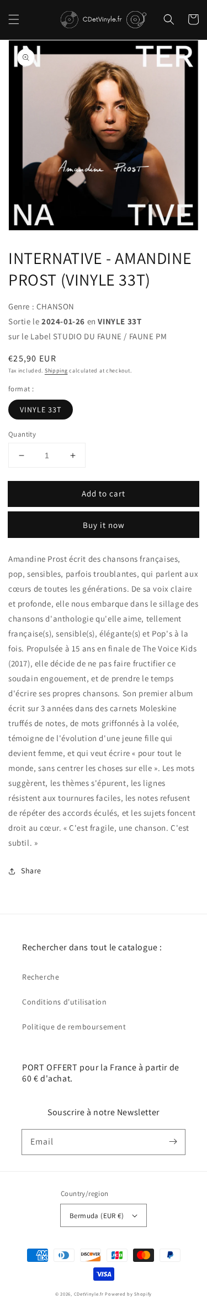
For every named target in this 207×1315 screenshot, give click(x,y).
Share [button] (31, 871)
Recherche (40, 977)
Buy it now (104, 525)
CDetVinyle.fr (89, 1294)
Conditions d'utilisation (64, 1002)
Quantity (22, 434)
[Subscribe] (173, 1142)
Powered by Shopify (128, 1294)
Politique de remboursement (74, 1027)
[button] (14, 19)
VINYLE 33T (40, 410)
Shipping (56, 370)
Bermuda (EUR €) (97, 1215)
